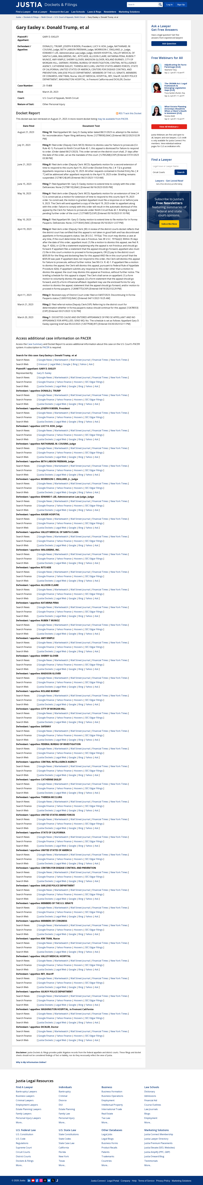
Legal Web (55, 364)
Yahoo (83, 364)
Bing (75, 364)
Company (125, 1181)
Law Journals (151, 1109)
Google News (45, 359)
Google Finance (46, 381)
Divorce (63, 1100)
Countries (107, 1160)
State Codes (65, 1138)
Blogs (147, 1113)
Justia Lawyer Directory (156, 1138)
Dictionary (149, 1091)
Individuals (65, 1087)
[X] (53, 1180)
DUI (61, 1104)
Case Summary (35, 344)
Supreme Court (24, 1147)
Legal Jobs (107, 1134)
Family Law (64, 1113)
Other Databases (112, 1130)
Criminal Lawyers (25, 1100)
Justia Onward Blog (154, 1156)
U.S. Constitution (24, 1134)
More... (19, 1122)
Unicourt (42, 364)
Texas (62, 1160)
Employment (108, 1100)
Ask (91, 364)
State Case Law (66, 1143)
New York (64, 1156)
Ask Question (169, 43)
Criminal (63, 1095)
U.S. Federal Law (26, 1130)
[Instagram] (41, 1180)
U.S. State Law (67, 1130)
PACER (46, 347)
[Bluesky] (49, 1180)
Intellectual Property (112, 1104)
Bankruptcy (65, 1091)
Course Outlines (152, 1104)
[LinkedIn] (29, 1180)
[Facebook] (37, 1180)
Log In (170, 4)
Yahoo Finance (64, 381)
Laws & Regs (94, 12)
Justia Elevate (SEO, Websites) (159, 1147)
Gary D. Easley (44, 373)
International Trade (112, 1109)
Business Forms (110, 1143)
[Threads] (45, 1180)
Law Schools (78, 12)
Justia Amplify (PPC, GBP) (157, 1152)
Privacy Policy (163, 1181)
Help (134, 1181)
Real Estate (107, 1113)
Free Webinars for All (167, 58)
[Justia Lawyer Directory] (57, 1180)
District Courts (23, 1156)
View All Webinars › (169, 126)
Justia (22, 1180)
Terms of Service (146, 1181)
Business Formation (112, 1091)
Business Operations (112, 1095)
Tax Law (106, 1118)
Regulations (22, 1143)
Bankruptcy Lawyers (26, 1091)
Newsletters (110, 12)
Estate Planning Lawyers (28, 1109)
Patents (106, 1152)
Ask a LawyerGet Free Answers (164, 28)
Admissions (150, 1095)
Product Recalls (109, 1147)
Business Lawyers (25, 1095)
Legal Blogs (108, 1138)
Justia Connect (98, 1181)
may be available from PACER (113, 118)
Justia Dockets (45, 386)
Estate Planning (67, 1109)
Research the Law (59, 12)
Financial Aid (150, 1100)
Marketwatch (61, 359)
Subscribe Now (169, 223)
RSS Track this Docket (129, 113)
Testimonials (151, 1160)
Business (107, 1087)
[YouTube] (33, 1180)
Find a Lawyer (23, 12)
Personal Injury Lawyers (28, 1118)
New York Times (118, 359)
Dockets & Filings (25, 1160)
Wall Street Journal (80, 359)
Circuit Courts (23, 1152)
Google (66, 364)
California (64, 1147)
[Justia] (29, 4)
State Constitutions (69, 1134)
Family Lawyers (23, 1113)
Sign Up (181, 4)
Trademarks (108, 1156)
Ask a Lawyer (40, 12)
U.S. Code (20, 1138)
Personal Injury (67, 1118)
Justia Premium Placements (158, 1143)
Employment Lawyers (27, 1104)
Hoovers (78, 381)
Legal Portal (113, 1181)
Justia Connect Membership (158, 1134)
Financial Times (100, 359)
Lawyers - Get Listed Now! (169, 180)
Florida (62, 1152)
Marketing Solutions (129, 12)
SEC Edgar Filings (94, 381)
